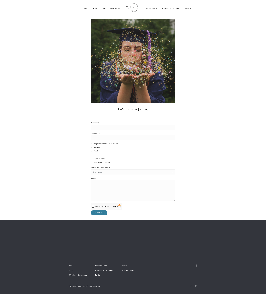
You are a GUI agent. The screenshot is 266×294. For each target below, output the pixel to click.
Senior (96, 155)
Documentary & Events (171, 8)
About (95, 8)
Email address (96, 133)
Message (94, 178)
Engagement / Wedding (102, 162)
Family (96, 151)
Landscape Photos (127, 270)
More (187, 8)
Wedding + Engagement (112, 8)
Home (85, 8)
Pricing (98, 275)
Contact (124, 265)
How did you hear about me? (100, 168)
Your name (95, 123)
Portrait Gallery (151, 8)
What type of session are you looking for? (104, 144)
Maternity (97, 147)
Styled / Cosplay (99, 158)
